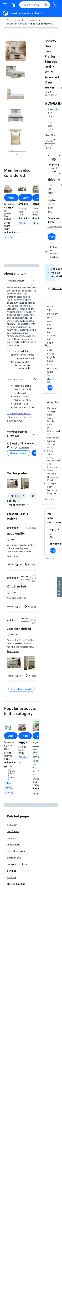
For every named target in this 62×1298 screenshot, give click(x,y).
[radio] (50, 141)
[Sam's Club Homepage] (14, 4)
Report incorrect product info (23, 366)
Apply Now (50, 387)
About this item (15, 273)
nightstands (13, 844)
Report (34, 564)
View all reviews (18, 453)
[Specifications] (34, 379)
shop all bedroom (16, 851)
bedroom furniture (17, 864)
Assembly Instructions (19, 413)
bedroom (12, 824)
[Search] (46, 5)
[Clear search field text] (41, 4)
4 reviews (24, 447)
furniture (11, 877)
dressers (12, 838)
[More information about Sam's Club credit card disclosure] (48, 382)
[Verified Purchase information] (31, 577)
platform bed (14, 857)
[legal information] (56, 109)
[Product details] (34, 280)
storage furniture (16, 883)
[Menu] (5, 5)
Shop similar (52, 237)
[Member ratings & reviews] (34, 433)
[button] (12, 483)
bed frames (13, 831)
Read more (50, 499)
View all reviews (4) (21, 688)
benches (11, 870)
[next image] (15, 155)
